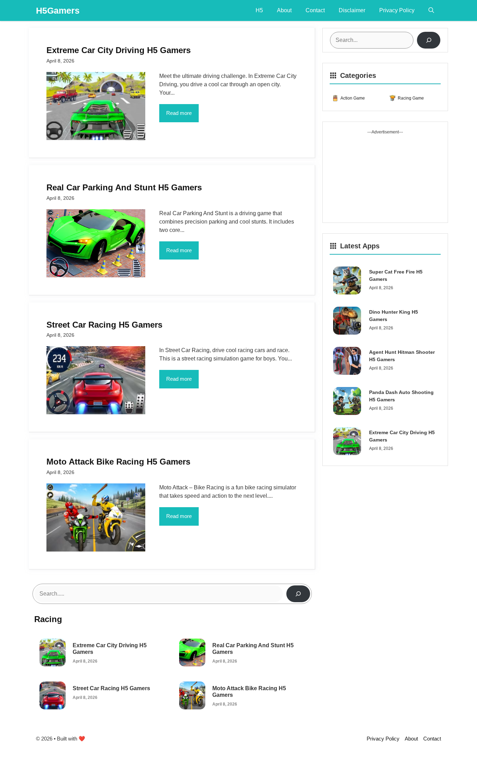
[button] (431, 10)
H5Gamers (58, 10)
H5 (259, 10)
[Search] (298, 593)
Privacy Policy (396, 10)
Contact (315, 10)
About (284, 10)
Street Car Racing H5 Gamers (111, 688)
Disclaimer (352, 10)
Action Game (352, 98)
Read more (179, 113)
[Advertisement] (385, 178)
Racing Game (411, 98)
